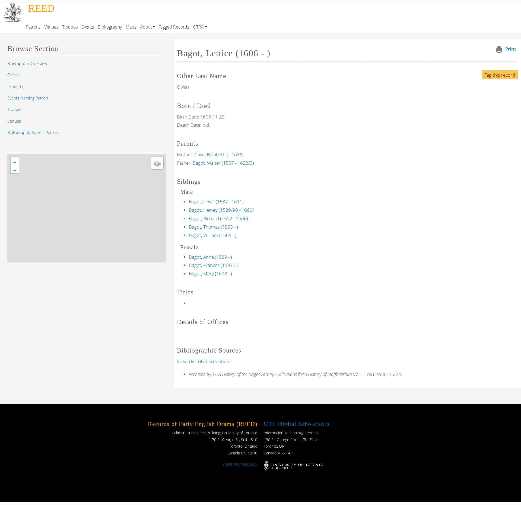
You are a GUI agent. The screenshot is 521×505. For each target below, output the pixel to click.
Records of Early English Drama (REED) (202, 423)
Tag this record (500, 75)
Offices (13, 74)
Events (87, 27)
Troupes (70, 27)
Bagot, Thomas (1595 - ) (213, 227)
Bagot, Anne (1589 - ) (210, 257)
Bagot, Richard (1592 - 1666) (218, 218)
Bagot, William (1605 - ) (212, 235)
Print (510, 49)
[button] (15, 161)
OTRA (198, 27)
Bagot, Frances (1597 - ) (213, 265)
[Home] (13, 7)
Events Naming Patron (27, 98)
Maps (131, 27)
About (146, 27)
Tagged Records (174, 27)
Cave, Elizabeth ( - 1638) (219, 154)
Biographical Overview (27, 63)
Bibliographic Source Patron (32, 132)
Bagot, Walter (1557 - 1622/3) (223, 163)
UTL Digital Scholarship (296, 423)
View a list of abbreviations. (205, 361)
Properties (16, 86)
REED (41, 8)
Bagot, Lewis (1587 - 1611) (216, 201)
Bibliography (110, 27)
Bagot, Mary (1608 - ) (210, 273)
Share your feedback (240, 464)
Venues (51, 27)
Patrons (33, 27)
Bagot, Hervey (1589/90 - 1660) (221, 210)
